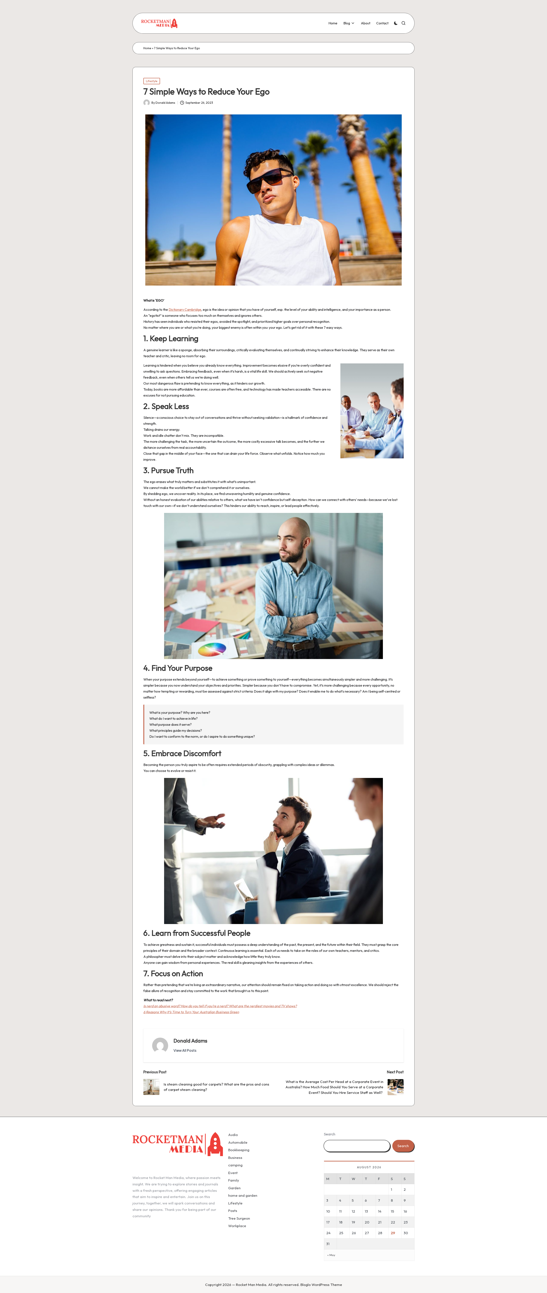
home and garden (242, 1195)
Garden (234, 1188)
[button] (185, 1050)
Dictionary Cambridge (185, 309)
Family (233, 1180)
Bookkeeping (238, 1150)
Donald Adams (190, 1040)
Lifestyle (151, 81)
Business (235, 1157)
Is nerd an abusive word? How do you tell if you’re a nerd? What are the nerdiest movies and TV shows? (220, 1006)
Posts (232, 1210)
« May (331, 1255)
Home (147, 48)
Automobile (237, 1142)
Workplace (237, 1225)
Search (329, 1134)
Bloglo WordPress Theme (321, 1284)
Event (233, 1172)
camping (235, 1165)
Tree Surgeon (239, 1218)
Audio (233, 1134)
